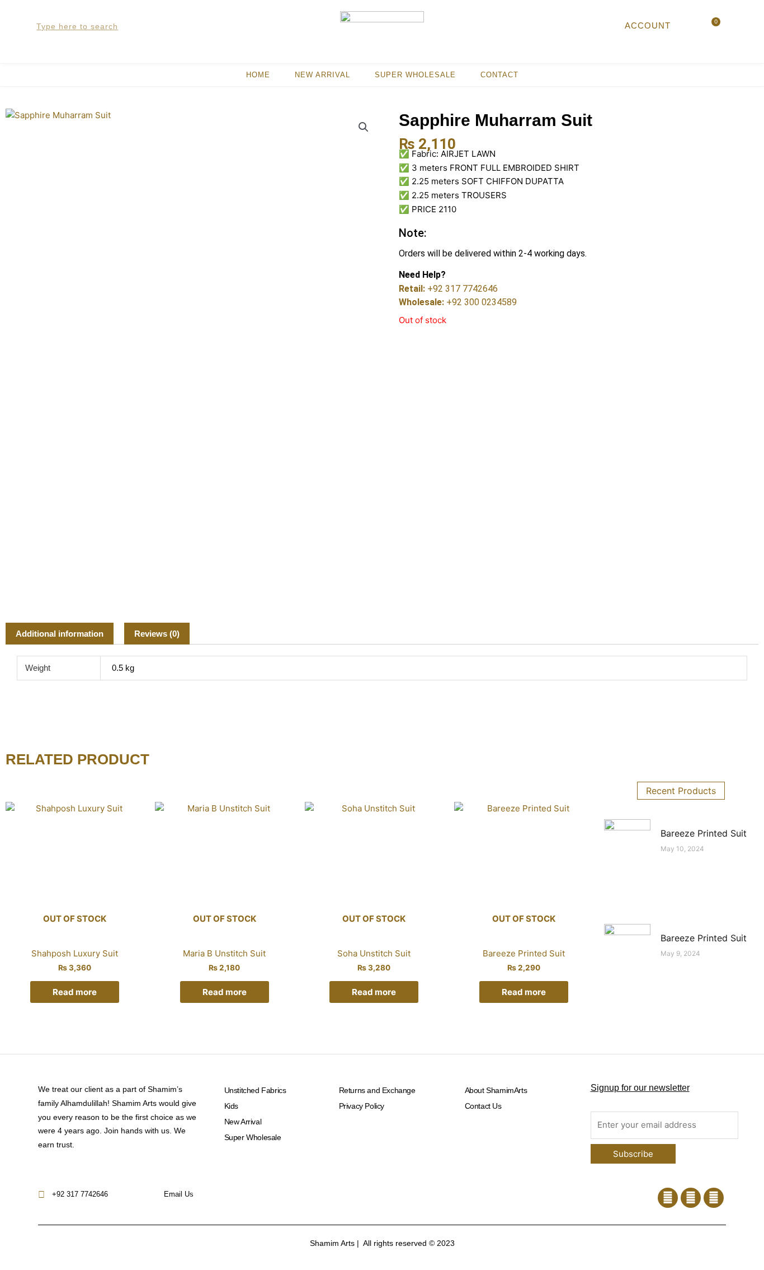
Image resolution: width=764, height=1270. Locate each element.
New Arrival (322, 75)
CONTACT (499, 75)
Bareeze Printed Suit (704, 833)
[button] (363, 127)
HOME (258, 75)
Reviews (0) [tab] (157, 633)
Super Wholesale (415, 75)
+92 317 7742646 (462, 288)
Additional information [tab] (59, 633)
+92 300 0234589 (481, 302)
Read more (75, 992)
